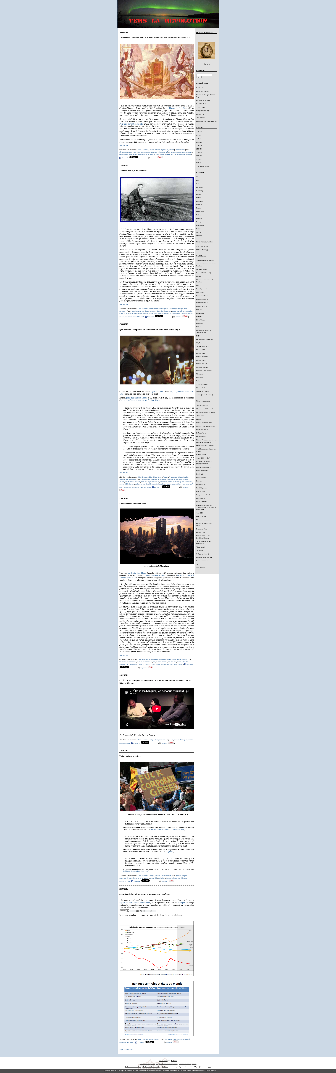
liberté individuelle (161, 662)
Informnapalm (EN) (202, 299)
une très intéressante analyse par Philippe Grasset (141, 400)
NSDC (198, 336)
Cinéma (198, 177)
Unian (198, 381)
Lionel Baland (200, 498)
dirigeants (184, 878)
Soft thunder (200, 88)
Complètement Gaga (202, 110)
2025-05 (199, 152)
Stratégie (199, 235)
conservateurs (147, 662)
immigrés (122, 313)
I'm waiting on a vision (203, 100)
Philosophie (200, 211)
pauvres (147, 664)
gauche (176, 664)
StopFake (199, 343)
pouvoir (178, 875)
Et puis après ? (201, 436)
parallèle (167, 154)
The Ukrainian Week (202, 346)
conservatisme (131, 662)
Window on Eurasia (202, 391)
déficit (173, 154)
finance (135, 878)
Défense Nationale (202, 429)
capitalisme (144, 313)
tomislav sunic (136, 311)
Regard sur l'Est (201, 529)
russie (157, 482)
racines (121, 317)
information (163, 482)
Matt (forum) (200, 327)
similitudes (172, 152)
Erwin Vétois (200, 292)
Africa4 (198, 419)
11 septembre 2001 (202, 405)
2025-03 (199, 156)
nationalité (185, 662)
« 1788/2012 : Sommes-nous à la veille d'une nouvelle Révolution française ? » (154, 38)
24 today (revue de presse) (205, 260)
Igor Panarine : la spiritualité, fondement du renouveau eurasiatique (149, 330)
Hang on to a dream (202, 91)
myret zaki (189, 740)
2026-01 (199, 138)
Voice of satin (200, 107)
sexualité (122, 664)
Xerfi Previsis (200, 568)
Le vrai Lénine (200, 491)
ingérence (151, 482)
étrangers (141, 664)
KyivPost (199, 309)
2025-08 (199, 149)
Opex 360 (199, 513)
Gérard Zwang (201, 454)
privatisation (188, 482)
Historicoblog (200, 484)
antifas (151, 313)
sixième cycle (180, 484)
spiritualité (154, 479)
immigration (188, 311)
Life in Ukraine (200, 320)
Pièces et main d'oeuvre (204, 520)
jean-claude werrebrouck (173, 1039)
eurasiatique (169, 479)
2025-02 (199, 159)
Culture (198, 184)
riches (153, 664)
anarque (152, 311)
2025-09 (199, 145)
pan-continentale (145, 487)
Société (198, 232)
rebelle (158, 311)
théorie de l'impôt (163, 152)
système (129, 313)
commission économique (131, 487)
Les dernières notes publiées (168, 1064)
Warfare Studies (201, 388)
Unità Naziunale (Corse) (204, 557)
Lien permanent (180, 150)
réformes (131, 484)
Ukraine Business (202, 356)
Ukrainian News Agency (204, 370)
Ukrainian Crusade (202, 367)
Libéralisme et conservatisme (132, 504)
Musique (199, 204)
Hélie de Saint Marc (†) (203, 467)
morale (158, 664)
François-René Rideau (155, 575)
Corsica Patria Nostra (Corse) (206, 426)
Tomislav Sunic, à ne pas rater (132, 171)
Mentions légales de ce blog (151, 1067)
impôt (127, 664)
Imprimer (153, 158)
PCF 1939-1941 (201, 516)
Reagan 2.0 (200, 114)
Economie (199, 187)
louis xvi (152, 154)
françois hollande (171, 878)
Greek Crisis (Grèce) (203, 458)
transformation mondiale (132, 482)
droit (175, 662)
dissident (164, 311)
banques (177, 740)
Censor (198, 276)
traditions (170, 664)
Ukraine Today (201, 360)
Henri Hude (200, 474)
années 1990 (123, 484)
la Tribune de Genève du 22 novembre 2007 (168, 830)
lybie (146, 482)
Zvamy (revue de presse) (204, 395)
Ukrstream (199, 377)
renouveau (161, 479)
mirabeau (154, 152)
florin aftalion (160, 154)
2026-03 (199, 131)
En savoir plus (211, 1071)
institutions (138, 484)
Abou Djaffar (200, 416)
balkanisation (136, 313)
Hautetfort (174, 1061)
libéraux (139, 662)
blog (209, 1067)
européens (180, 311)
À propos (207, 64)
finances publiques (143, 154)
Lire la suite (123, 145)
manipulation (137, 317)
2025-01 (199, 163)
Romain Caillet (200, 532)
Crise (198, 180)
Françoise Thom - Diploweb (205, 445)
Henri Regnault (201, 477)
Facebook (124, 158)
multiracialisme (159, 313)
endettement (133, 154)
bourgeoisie (153, 878)
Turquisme (199, 550)
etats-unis (179, 479)
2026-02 (199, 135)
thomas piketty (181, 152)
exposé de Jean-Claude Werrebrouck (134, 902)
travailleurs (128, 317)
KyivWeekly (200, 313)
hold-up (182, 740)
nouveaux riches (124, 881)
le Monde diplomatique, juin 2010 (135, 871)
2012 (138, 152)
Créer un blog (163, 1061)
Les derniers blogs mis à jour (149, 1064)
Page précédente (125, 1049)
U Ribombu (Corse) (202, 554)
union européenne (187, 313)
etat (176, 154)
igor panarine (146, 479)
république (181, 154)
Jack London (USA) (202, 246)
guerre (147, 878)
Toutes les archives (202, 166)
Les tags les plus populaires (187, 1064)
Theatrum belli (200, 547)
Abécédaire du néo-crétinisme (205, 412)
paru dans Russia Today (136, 398)
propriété (164, 664)
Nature (198, 208)
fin (174, 479)
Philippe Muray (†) (202, 250)
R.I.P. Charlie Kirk (202, 104)
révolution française (125, 152)
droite (181, 664)
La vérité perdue (201, 488)
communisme (176, 313)
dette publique (123, 154)
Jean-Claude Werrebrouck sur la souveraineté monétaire (144, 894)
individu (170, 662)
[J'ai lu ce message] (333, 1071)
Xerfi (197, 564)
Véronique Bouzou (202, 561)
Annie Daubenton (201, 269)
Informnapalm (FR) (202, 302)
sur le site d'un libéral (137, 573)
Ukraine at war (201, 353)
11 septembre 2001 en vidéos (205, 409)
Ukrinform (199, 374)
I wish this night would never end (206, 121)
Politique (199, 218)
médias (170, 482)
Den (197, 285)
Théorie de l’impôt (177, 108)
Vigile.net (170, 852)
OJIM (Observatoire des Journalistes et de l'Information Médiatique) (206, 507)
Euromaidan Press (202, 296)
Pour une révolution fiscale (131, 124)
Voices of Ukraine (202, 384)
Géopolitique (200, 191)
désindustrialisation (149, 484)
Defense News (201, 433)
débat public (180, 482)
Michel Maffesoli (201, 501)
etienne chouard (124, 743)
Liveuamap (199, 323)
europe (174, 311)
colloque (181, 902)
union (121, 487)
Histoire (198, 194)
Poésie (198, 215)
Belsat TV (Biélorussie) (203, 273)
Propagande (200, 222)
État (172, 740)
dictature (129, 878)
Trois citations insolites (130, 756)
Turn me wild (200, 117)
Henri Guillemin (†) (202, 470)
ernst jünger (145, 311)
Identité (198, 197)
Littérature (199, 201)
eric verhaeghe (145, 152)
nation (179, 662)
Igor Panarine (157, 391)
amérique (141, 878)
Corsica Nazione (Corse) (204, 422)
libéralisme (167, 313)
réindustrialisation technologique (165, 484)
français (188, 154)
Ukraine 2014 (200, 350)
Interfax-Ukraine (201, 306)
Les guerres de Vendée (203, 495)
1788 (134, 152)
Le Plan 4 (199, 316)
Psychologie (200, 225)
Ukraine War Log (201, 363)
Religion (198, 229)
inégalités (189, 152)
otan (142, 482)
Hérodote (199, 481)
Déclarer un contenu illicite (133, 1067)
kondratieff (189, 484)
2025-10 (199, 142)
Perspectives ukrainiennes (204, 339)
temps (169, 311)
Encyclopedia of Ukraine (204, 289)
